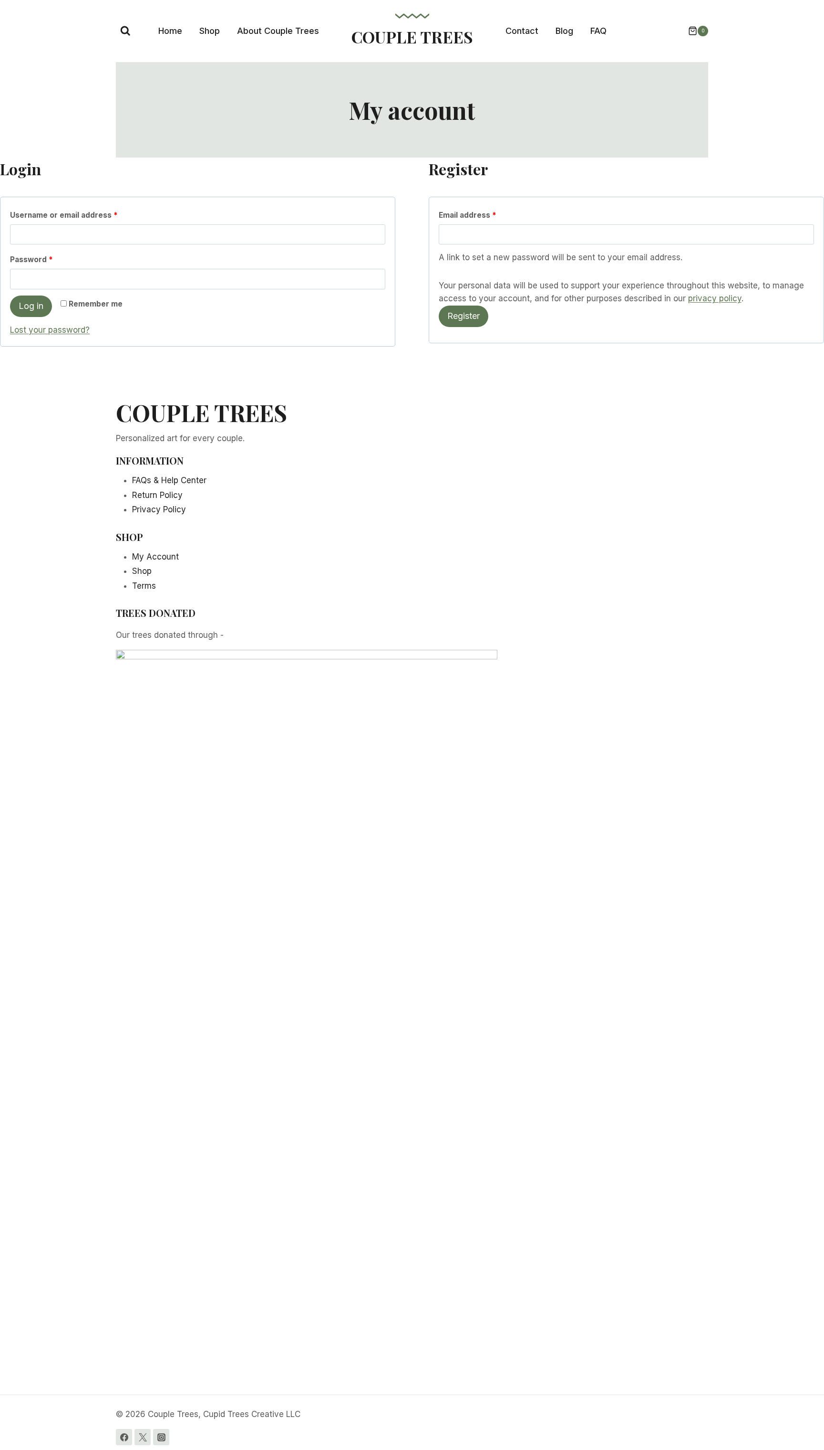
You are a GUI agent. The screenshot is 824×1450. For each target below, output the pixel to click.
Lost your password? (50, 330)
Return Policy (157, 495)
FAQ (598, 31)
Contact (521, 31)
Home (170, 31)
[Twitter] (142, 1437)
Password (33, 261)
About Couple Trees (278, 31)
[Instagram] (161, 1437)
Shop (209, 31)
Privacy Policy (159, 509)
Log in (31, 306)
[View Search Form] (125, 31)
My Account (155, 556)
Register (463, 316)
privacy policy (715, 298)
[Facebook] (124, 1437)
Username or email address (66, 217)
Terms (144, 586)
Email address (470, 217)
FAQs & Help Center (169, 480)
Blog (564, 31)
